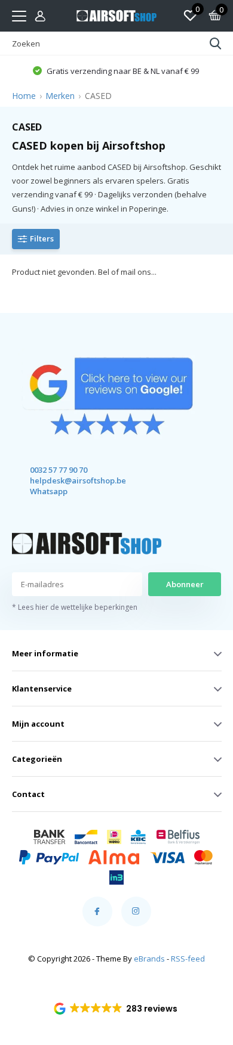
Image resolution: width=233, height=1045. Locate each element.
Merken (60, 95)
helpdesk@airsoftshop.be (67, 480)
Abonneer (185, 584)
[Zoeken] (216, 43)
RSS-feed (188, 958)
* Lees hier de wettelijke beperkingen (74, 607)
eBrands (149, 958)
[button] (117, 1009)
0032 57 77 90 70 (58, 469)
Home (24, 95)
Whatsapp (49, 491)
